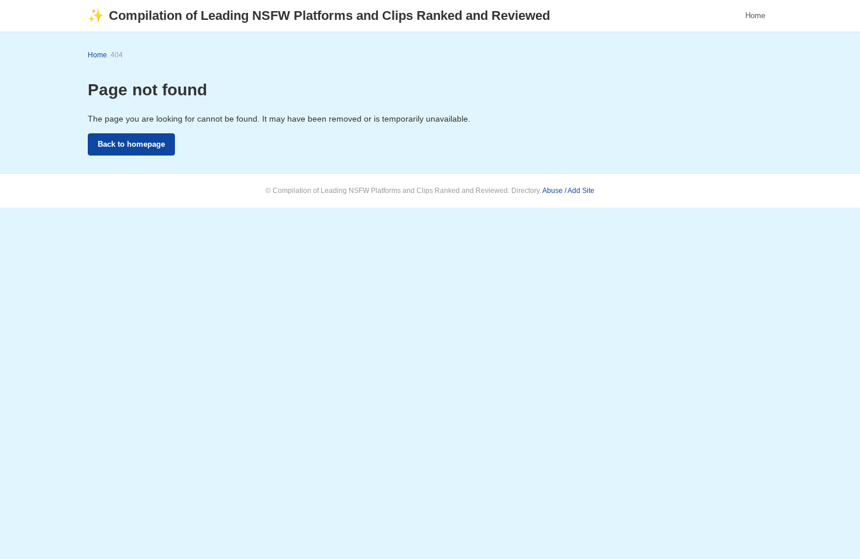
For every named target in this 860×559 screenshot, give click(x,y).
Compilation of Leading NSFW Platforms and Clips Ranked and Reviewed (319, 15)
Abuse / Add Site (568, 191)
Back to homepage (131, 144)
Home (755, 15)
